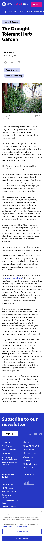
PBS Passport (8, 488)
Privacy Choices (22, 532)
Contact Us (28, 467)
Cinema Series (29, 453)
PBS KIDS (6, 453)
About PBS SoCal (31, 446)
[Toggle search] (5, 12)
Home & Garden (11, 22)
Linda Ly (11, 52)
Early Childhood (9, 450)
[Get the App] (31, 483)
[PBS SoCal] (12, 4)
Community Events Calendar (9, 458)
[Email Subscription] (24, 4)
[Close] (41, 511)
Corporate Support (6, 496)
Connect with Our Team (10, 502)
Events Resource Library (9, 464)
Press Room (28, 450)
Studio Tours (28, 457)
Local (21, 11)
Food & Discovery (14, 75)
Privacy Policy (21, 527)
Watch (12, 11)
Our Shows (7, 446)
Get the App (29, 474)
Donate (36, 4)
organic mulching (13, 278)
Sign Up (10, 434)
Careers (26, 460)
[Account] (28, 4)
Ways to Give (8, 484)
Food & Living (12, 70)
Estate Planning (9, 491)
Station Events (30, 464)
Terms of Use (7, 527)
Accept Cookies (22, 538)
